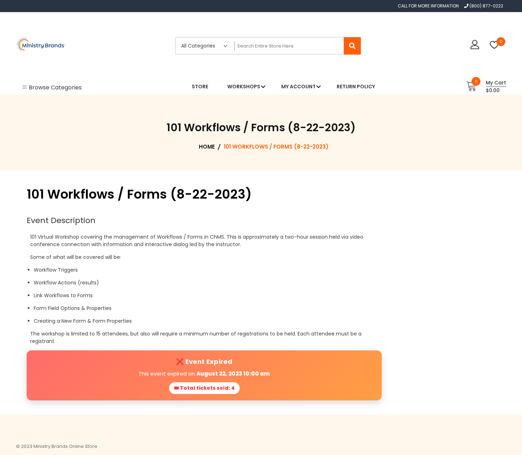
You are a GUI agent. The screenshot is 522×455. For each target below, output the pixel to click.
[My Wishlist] (494, 45)
